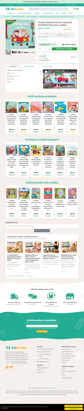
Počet (39, 48)
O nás (63, 369)
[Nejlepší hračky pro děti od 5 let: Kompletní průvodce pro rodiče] (69, 247)
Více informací (4, 408)
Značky (64, 375)
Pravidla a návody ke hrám (68, 371)
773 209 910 (10, 5)
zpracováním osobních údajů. (49, 328)
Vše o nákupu (65, 360)
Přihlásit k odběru (42, 331)
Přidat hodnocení (42, 231)
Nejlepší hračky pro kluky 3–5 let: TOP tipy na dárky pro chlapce (51, 256)
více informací (52, 388)
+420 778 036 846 (43, 359)
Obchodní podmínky (67, 351)
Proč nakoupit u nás (67, 353)
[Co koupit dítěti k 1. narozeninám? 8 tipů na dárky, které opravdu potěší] (15, 247)
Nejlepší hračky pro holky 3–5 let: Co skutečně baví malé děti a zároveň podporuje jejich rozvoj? (32, 258)
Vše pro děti (11, 13)
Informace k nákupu (71, 5)
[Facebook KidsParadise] (7, 367)
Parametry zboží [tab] (29, 66)
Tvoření (37, 13)
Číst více (9, 269)
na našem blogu (29, 276)
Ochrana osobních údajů (68, 356)
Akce (57, 13)
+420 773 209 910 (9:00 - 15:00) (45, 355)
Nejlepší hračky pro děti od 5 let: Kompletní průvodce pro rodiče (68, 256)
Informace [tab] (13, 66)
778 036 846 (20, 5)
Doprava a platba (66, 349)
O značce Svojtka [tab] (47, 66)
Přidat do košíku (64, 49)
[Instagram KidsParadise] (11, 367)
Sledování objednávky (42, 367)
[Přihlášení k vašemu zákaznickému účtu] (74, 9)
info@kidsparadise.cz (33, 5)
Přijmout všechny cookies (73, 406)
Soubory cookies (66, 358)
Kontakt (64, 362)
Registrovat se (40, 372)
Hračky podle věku (24, 13)
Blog (70, 13)
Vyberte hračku (48, 13)
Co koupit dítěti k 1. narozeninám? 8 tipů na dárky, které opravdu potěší (14, 257)
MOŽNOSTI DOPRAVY (69, 44)
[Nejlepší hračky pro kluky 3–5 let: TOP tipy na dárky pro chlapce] (51, 247)
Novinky (63, 13)
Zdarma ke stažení (66, 378)
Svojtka (44, 55)
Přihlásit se (39, 370)
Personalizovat (73, 408)
